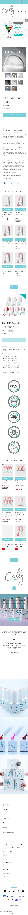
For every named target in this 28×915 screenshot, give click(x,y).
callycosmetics (15, 905)
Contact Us (14, 619)
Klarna (5, 827)
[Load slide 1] (12, 672)
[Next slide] (24, 40)
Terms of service (8, 823)
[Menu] (25, 11)
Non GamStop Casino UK (7, 911)
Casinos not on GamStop (7, 914)
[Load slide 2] (14, 672)
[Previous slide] (4, 40)
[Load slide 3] (16, 672)
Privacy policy (7, 818)
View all (14, 287)
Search (5, 809)
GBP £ (13, 886)
